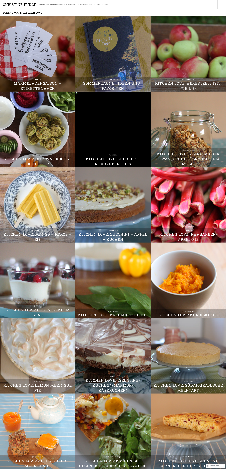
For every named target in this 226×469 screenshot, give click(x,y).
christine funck (20, 4)
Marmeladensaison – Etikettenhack (37, 86)
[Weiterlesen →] (37, 54)
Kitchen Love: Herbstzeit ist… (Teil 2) (188, 86)
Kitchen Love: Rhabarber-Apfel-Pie (188, 237)
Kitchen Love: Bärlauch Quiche (113, 314)
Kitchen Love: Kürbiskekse (188, 314)
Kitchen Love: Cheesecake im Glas (38, 312)
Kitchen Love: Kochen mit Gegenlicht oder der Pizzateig (113, 463)
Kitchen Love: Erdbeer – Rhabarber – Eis (113, 161)
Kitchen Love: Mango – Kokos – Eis (38, 237)
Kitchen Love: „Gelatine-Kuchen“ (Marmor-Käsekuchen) (113, 385)
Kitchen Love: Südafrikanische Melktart (188, 388)
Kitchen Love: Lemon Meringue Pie (37, 388)
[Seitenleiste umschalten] (221, 4)
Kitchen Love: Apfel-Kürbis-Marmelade (37, 463)
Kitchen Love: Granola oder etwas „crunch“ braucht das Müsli (188, 158)
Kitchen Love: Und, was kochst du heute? (38, 161)
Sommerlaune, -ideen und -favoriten (113, 86)
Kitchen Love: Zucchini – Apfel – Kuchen (113, 237)
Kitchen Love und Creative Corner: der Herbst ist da (188, 463)
